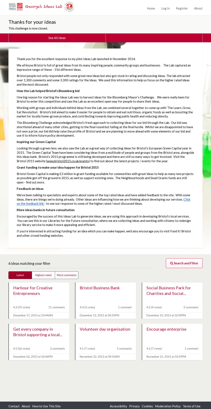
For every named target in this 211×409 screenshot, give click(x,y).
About (198, 8)
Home (151, 8)
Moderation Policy (168, 406)
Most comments (66, 275)
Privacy (134, 406)
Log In (165, 8)
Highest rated (43, 275)
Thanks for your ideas (32, 22)
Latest (20, 275)
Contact (14, 406)
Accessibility (118, 406)
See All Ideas (57, 38)
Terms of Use (191, 406)
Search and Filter (185, 263)
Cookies (147, 406)
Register (182, 8)
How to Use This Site (46, 406)
